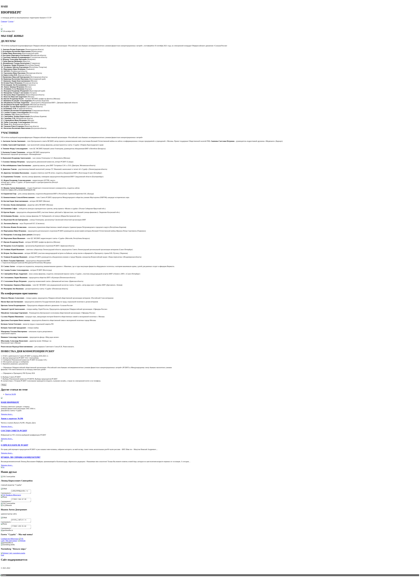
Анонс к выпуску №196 (12, 418)
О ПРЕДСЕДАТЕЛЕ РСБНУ (14, 445)
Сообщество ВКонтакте (10, 539)
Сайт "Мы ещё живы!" (9, 541)
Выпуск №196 (10, 394)
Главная (4, 21)
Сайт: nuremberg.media (17, 553)
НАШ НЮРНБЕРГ (10, 402)
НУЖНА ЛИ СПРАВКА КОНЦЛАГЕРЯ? (20, 457)
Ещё (2, 555)
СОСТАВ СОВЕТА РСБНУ (14, 431)
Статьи (10, 21)
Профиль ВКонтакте (13, 495)
